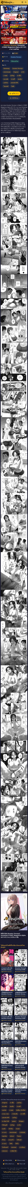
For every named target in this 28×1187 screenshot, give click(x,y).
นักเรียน (11, 1129)
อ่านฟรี (13, 79)
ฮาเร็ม (19, 1125)
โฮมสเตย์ (6, 86)
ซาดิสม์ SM (13, 1151)
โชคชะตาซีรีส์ (12, 1168)
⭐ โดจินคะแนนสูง (20, 1160)
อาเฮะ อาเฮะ (5, 1114)
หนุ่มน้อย (4, 1136)
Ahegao (21, 1121)
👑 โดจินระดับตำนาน (8, 1164)
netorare (4, 1151)
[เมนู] (22, 2)
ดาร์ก (22, 72)
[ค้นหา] (25, 2)
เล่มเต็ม (20, 79)
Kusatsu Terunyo (16, 57)
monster (13, 1147)
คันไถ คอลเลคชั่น (19, 1168)
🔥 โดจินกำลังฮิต (7, 1160)
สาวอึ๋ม (19, 75)
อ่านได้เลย (22, 1147)
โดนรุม (19, 1136)
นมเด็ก (4, 1129)
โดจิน (10, 1143)
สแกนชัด (6, 79)
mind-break (7, 72)
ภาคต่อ (5, 75)
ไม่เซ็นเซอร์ (5, 1147)
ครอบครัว (11, 1140)
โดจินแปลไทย (14, 61)
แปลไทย (6, 83)
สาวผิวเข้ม (22, 1132)
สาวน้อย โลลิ (5, 1121)
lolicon (12, 1136)
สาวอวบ (4, 1143)
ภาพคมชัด (14, 1114)
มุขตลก (14, 1121)
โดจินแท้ (19, 1140)
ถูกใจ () (15, 93)
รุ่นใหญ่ (12, 75)
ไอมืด (12, 86)
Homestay (7, 68)
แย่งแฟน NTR (14, 83)
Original (15, 72)
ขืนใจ (17, 1143)
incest (18, 1129)
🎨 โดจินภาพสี (21, 1164)
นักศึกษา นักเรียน (20, 1110)
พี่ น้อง (3, 1140)
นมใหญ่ (14, 1117)
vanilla (4, 1110)
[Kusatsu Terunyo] (10, 45)
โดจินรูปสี (4, 1125)
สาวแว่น (4, 1132)
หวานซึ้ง (23, 1114)
